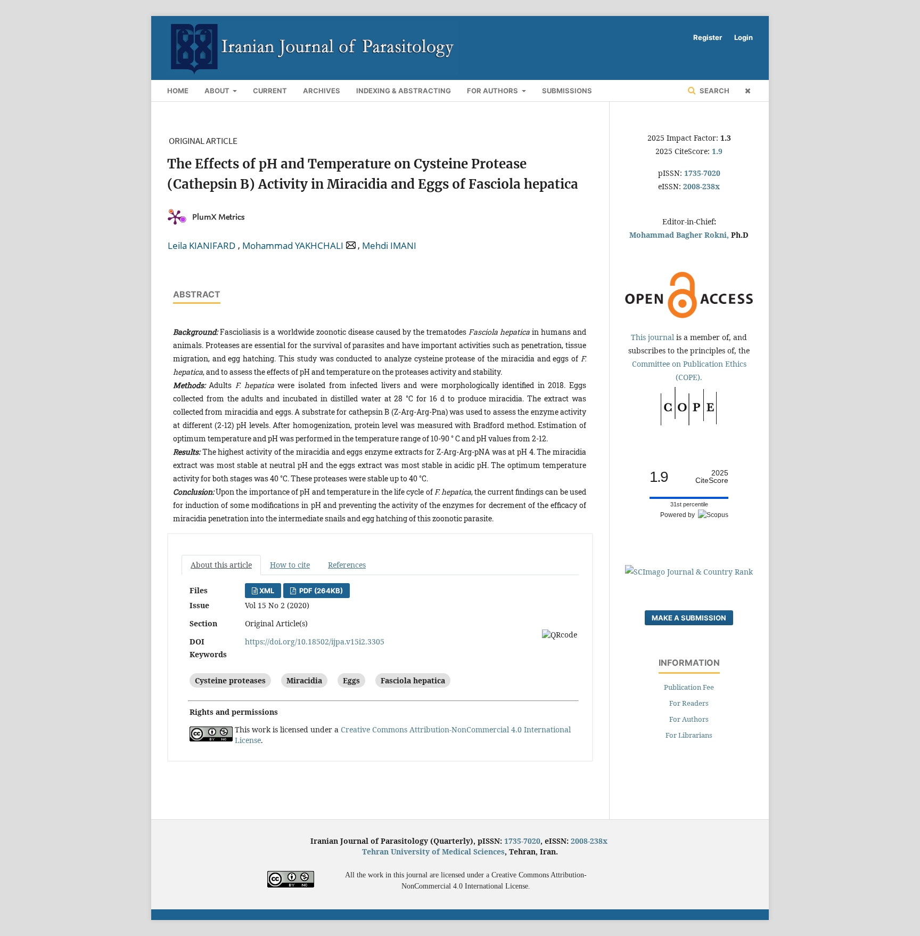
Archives (321, 90)
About (217, 90)
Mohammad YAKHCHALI (292, 246)
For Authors (493, 90)
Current (270, 90)
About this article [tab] (221, 565)
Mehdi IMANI (389, 246)
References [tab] (347, 565)
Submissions (567, 90)
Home (177, 90)
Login (743, 37)
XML (266, 590)
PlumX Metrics (218, 217)
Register (707, 37)
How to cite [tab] (290, 565)
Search (713, 90)
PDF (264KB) (320, 590)
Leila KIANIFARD (201, 246)
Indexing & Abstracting (403, 90)
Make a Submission (689, 618)
